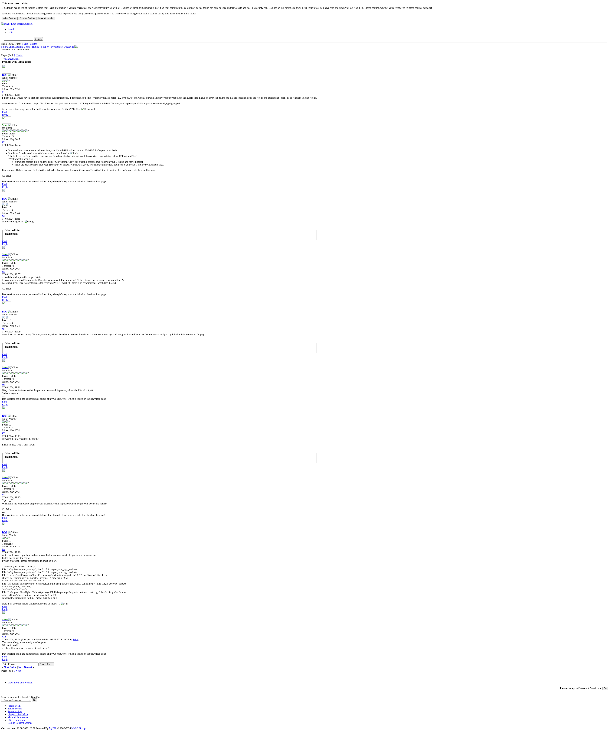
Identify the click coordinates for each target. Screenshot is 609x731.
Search (11, 29)
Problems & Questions (62, 46)
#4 (3, 271)
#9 (3, 549)
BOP (4, 75)
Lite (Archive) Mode (18, 714)
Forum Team (14, 705)
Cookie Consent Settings (20, 722)
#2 (3, 142)
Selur (75, 639)
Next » (19, 55)
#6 (3, 384)
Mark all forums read (18, 717)
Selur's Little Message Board (15, 46)
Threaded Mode (11, 59)
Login (25, 43)
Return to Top (15, 711)
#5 (3, 328)
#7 (3, 433)
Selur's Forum (15, 708)
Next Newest (25, 667)
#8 (3, 494)
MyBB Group (78, 728)
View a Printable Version (20, 682)
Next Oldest (10, 667)
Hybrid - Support (40, 46)
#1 (3, 92)
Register (33, 43)
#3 (3, 215)
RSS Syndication (16, 720)
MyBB (52, 728)
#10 (4, 636)
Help (10, 32)
